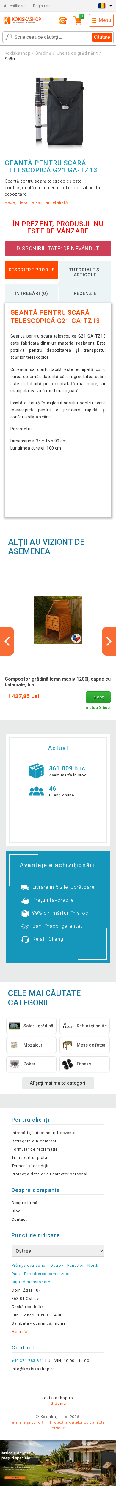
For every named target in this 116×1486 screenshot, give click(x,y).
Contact (19, 1219)
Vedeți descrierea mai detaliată (36, 202)
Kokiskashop (18, 53)
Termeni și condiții (30, 1166)
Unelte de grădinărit (77, 53)
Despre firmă (24, 1203)
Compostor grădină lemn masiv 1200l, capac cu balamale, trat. (58, 681)
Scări (10, 58)
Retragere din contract (34, 1141)
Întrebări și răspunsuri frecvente (44, 1132)
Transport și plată (29, 1157)
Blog (16, 1211)
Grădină (43, 53)
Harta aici (20, 1331)
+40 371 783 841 (28, 1360)
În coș (98, 697)
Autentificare (15, 6)
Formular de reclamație (35, 1149)
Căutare (102, 37)
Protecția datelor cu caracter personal (50, 1174)
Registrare (42, 6)
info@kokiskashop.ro (33, 1369)
